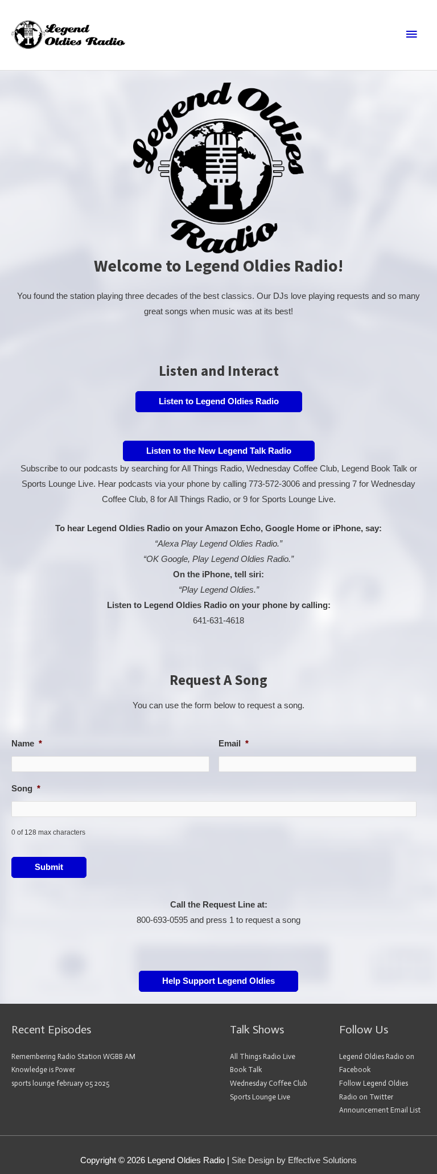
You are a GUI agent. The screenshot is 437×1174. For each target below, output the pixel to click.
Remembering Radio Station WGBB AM (73, 1056)
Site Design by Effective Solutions (294, 1160)
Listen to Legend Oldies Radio (219, 401)
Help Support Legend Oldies (218, 981)
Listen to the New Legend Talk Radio (218, 450)
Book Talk (246, 1069)
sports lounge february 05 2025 (60, 1083)
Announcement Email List (379, 1110)
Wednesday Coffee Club (268, 1083)
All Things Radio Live (262, 1056)
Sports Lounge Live (260, 1097)
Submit (49, 867)
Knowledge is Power (43, 1069)
